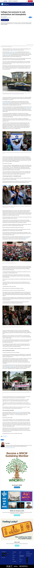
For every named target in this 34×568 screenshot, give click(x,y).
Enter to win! (17, 542)
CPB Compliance (28, 555)
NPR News (5, 436)
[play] (2, 4)
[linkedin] (27, 563)
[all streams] (33, 4)
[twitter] (27, 561)
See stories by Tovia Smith (10, 447)
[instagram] (27, 559)
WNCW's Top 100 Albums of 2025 (17, 510)
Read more (17, 545)
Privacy (13, 559)
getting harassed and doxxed (10, 366)
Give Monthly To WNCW (17, 485)
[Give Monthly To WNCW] (17, 467)
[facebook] (27, 558)
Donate (30, 1)
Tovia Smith (5, 16)
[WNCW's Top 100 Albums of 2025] (17, 500)
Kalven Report (18, 412)
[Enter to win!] (17, 529)
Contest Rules (14, 561)
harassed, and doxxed (6, 102)
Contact (20, 561)
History (13, 557)
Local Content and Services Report (21, 556)
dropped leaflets (26, 237)
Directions (14, 555)
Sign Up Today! (17, 487)
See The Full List (17, 515)
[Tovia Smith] (3, 444)
